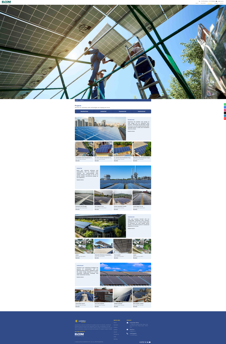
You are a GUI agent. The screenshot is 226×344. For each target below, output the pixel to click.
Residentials (84, 111)
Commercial (122, 111)
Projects (210, 3)
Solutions (203, 3)
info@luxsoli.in (220, 1)
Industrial (103, 111)
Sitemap (116, 339)
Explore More (131, 131)
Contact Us (116, 334)
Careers (216, 3)
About (197, 3)
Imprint (115, 332)
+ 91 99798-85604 (133, 335)
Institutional (141, 111)
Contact (222, 3)
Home (76, 100)
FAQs (115, 336)
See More (78, 160)
